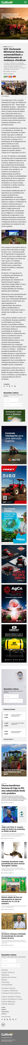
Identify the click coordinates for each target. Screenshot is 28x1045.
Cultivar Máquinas (8, 1002)
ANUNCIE (3, 1009)
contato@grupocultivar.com (6, 1037)
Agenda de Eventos (8, 977)
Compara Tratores (8, 988)
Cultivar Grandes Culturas (11, 997)
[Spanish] (10, 76)
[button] (25, 2)
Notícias (4, 970)
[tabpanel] (14, 24)
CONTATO (4, 1014)
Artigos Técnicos (7, 972)
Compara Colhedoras (9, 991)
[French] (12, 76)
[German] (14, 76)
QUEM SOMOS (5, 1011)
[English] (7, 76)
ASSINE (3, 1007)
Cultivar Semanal (7, 1004)
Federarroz (3, 932)
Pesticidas (5, 982)
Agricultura (10, 46)
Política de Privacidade (5, 1016)
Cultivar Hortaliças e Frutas (11, 999)
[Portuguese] (5, 76)
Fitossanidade (6, 985)
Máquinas (5, 975)
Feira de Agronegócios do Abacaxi (9, 895)
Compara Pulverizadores (10, 993)
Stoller (2, 825)
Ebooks (4, 980)
